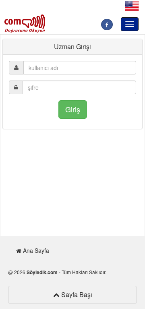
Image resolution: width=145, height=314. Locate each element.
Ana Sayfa (35, 250)
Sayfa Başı (76, 294)
